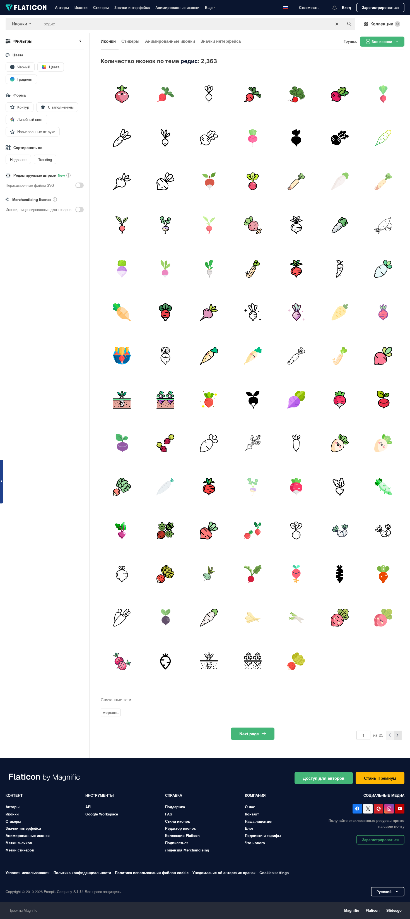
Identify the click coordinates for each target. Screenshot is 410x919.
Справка (173, 795)
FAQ (168, 814)
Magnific (351, 910)
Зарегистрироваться (380, 7)
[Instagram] (389, 809)
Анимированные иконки (177, 7)
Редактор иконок (180, 828)
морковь (111, 712)
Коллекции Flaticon (182, 835)
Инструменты (99, 795)
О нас (250, 806)
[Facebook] (357, 809)
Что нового (255, 842)
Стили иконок (177, 821)
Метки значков (19, 842)
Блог (249, 828)
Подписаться (177, 842)
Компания (255, 795)
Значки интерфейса (132, 7)
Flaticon (373, 910)
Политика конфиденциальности (82, 872)
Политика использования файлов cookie (152, 872)
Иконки (81, 7)
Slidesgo (394, 910)
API (88, 806)
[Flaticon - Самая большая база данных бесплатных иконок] (26, 7)
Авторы (62, 7)
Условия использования (28, 872)
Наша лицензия (258, 821)
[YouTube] (399, 809)
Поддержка (175, 806)
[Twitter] (368, 809)
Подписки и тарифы (263, 835)
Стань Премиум (380, 778)
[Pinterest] (378, 809)
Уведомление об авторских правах (223, 872)
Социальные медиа (383, 795)
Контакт (252, 814)
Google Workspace (101, 814)
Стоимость (309, 7)
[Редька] (296, 94)
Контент (14, 795)
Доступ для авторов (323, 778)
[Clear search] (337, 24)
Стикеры (101, 7)
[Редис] (122, 94)
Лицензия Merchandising (187, 850)
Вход (346, 7)
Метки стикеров (20, 850)
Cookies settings (274, 873)
